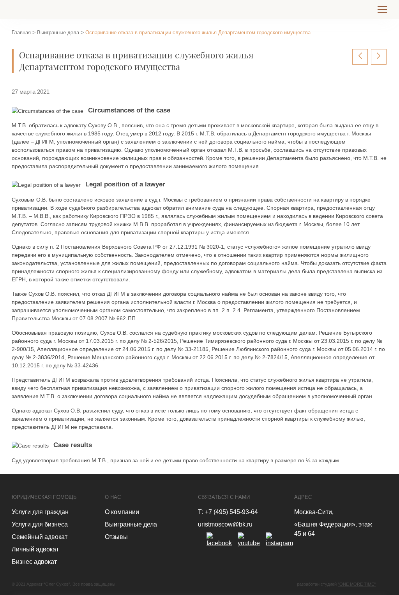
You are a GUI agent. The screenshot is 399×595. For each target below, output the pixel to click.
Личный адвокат (35, 549)
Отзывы (116, 537)
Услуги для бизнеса (40, 524)
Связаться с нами (224, 497)
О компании (122, 512)
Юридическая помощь (44, 497)
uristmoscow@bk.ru (225, 524)
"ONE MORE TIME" (357, 584)
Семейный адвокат (39, 537)
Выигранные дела (58, 32)
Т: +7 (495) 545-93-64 (228, 512)
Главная (21, 32)
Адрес (303, 497)
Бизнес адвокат (34, 561)
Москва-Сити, (314, 512)
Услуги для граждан (40, 512)
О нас (113, 497)
